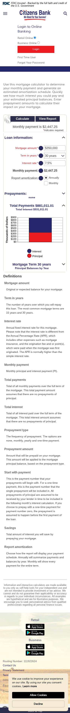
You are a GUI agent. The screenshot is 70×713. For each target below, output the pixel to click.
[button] (35, 137)
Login (43, 49)
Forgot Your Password (35, 62)
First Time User (32, 57)
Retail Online (25, 38)
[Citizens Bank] (35, 10)
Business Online (27, 43)
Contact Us (9, 665)
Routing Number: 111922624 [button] (20, 661)
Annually (54, 177)
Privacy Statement (18, 670)
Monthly (53, 183)
